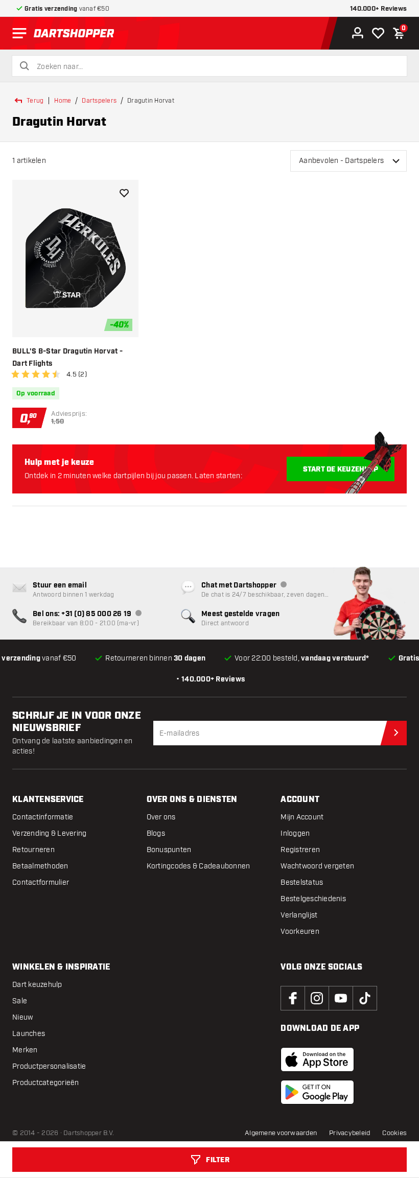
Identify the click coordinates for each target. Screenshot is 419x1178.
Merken (25, 1050)
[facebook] (293, 998)
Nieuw (22, 1017)
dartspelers (99, 100)
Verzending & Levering (49, 833)
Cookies (394, 1133)
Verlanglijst (299, 915)
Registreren (300, 849)
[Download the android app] (317, 1092)
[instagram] (317, 998)
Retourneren (33, 849)
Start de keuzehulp (341, 469)
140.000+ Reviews (378, 9)
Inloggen (295, 833)
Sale (19, 1001)
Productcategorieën (45, 1082)
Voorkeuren (300, 931)
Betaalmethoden (40, 866)
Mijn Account (302, 817)
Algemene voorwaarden (281, 1133)
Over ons (161, 817)
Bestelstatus (302, 882)
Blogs (156, 833)
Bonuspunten (169, 849)
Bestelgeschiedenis (313, 898)
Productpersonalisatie (49, 1066)
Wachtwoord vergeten (317, 866)
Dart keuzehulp (37, 984)
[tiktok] (365, 998)
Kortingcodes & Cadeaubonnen (198, 866)
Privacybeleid (349, 1133)
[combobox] (216, 67)
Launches (28, 1033)
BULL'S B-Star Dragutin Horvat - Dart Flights (67, 357)
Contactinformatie (42, 817)
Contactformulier (40, 882)
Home (62, 100)
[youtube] (341, 998)
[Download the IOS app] (317, 1059)
